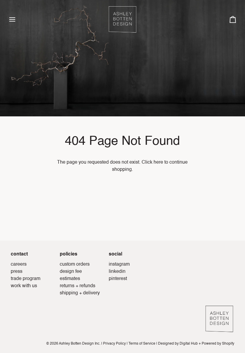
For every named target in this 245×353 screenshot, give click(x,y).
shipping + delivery (80, 293)
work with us (24, 286)
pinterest (118, 278)
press (16, 271)
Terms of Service (141, 344)
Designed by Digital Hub (178, 344)
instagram (119, 264)
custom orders (75, 264)
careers (19, 264)
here (158, 162)
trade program (25, 278)
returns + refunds (77, 286)
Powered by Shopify (218, 344)
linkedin (117, 271)
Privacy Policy (114, 344)
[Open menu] (18, 19)
